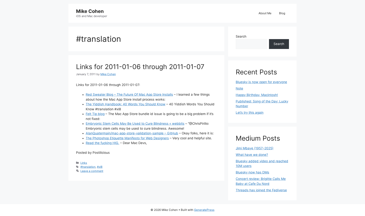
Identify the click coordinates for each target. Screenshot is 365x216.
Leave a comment (91, 171)
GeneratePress (204, 210)
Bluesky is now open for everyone (261, 82)
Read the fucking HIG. (102, 143)
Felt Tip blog (95, 114)
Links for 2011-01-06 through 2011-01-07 (140, 67)
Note (239, 88)
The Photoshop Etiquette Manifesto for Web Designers (127, 138)
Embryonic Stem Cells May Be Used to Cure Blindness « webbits (135, 123)
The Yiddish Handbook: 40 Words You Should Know (125, 104)
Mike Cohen (90, 11)
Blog (282, 13)
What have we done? (252, 155)
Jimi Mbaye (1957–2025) (254, 148)
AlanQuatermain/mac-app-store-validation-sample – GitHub (132, 133)
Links (83, 162)
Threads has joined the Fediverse (261, 190)
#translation (87, 166)
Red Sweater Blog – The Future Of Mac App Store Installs (129, 94)
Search (241, 36)
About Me (265, 13)
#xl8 (99, 166)
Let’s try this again (249, 112)
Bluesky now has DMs (252, 172)
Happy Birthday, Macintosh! (257, 95)
